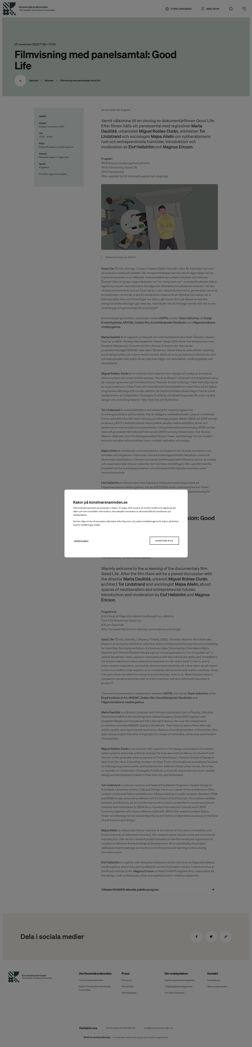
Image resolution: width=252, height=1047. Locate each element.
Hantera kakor (81, 540)
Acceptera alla (164, 540)
